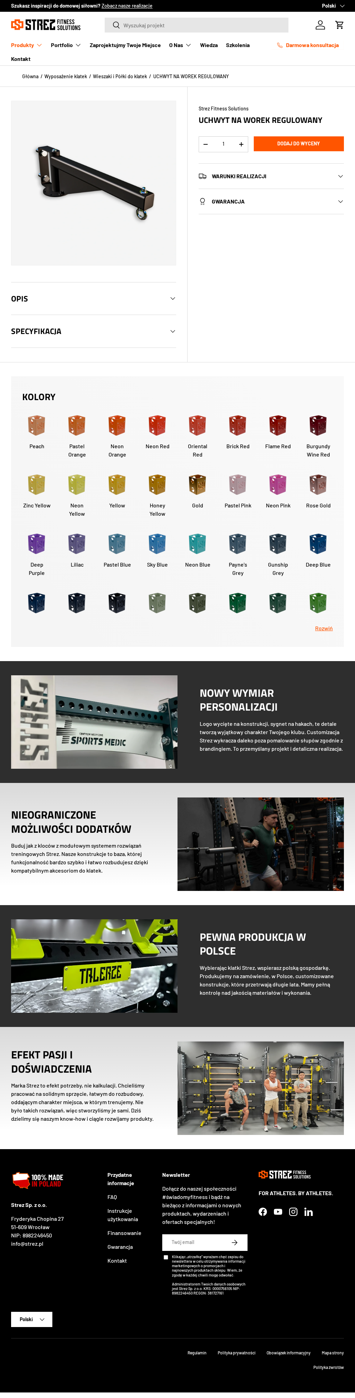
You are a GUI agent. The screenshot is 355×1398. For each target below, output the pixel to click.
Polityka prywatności (237, 1352)
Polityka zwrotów (328, 1367)
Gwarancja (120, 1246)
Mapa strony (333, 1352)
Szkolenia (238, 45)
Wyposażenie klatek (65, 76)
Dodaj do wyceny (298, 143)
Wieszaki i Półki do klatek (120, 76)
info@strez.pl (27, 1243)
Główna (30, 76)
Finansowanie (124, 1232)
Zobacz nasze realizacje (127, 6)
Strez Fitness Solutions (224, 108)
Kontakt (21, 58)
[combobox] (196, 25)
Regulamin (197, 1352)
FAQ (112, 1196)
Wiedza (209, 45)
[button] (339, 25)
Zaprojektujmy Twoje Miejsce (125, 45)
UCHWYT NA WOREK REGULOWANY (191, 76)
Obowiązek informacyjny (289, 1352)
